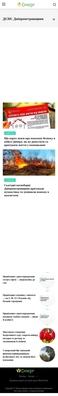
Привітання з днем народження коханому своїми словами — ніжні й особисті (20, 316)
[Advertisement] (29, 62)
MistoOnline (43, 380)
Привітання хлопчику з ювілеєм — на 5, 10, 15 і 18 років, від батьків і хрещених (19, 298)
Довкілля (10, 133)
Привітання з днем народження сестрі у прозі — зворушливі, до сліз (19, 279)
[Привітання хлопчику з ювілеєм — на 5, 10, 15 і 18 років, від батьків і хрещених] (47, 299)
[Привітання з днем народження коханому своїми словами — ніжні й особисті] (47, 317)
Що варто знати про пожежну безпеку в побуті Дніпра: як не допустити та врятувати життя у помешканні (29, 142)
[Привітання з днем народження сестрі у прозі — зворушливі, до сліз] (47, 280)
